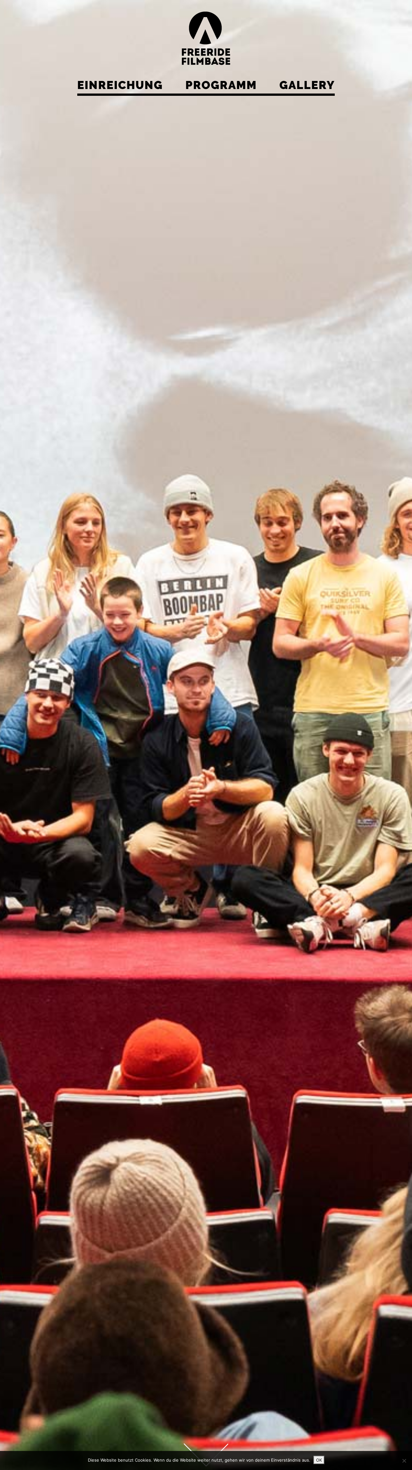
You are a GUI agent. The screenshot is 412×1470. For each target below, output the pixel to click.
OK (319, 1460)
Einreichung (120, 85)
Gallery (307, 85)
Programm (221, 85)
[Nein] (404, 1460)
